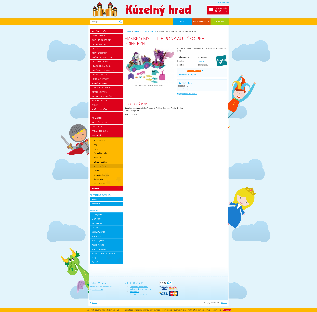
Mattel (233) (98, 240)
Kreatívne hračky (100, 83)
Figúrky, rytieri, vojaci (102, 57)
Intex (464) (97, 223)
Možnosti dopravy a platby (141, 289)
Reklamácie (134, 291)
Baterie (95, 188)
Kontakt (220, 21)
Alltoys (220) (98, 245)
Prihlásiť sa (224, 2)
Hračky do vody (100, 61)
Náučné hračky (99, 100)
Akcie (94, 199)
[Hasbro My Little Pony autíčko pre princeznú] (149, 66)
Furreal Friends (100, 153)
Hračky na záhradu (101, 66)
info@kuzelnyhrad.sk (102, 286)
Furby (96, 149)
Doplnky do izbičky (101, 40)
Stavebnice (97, 126)
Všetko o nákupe (201, 21)
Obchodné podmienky (139, 287)
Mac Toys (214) (99, 249)
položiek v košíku (221, 10)
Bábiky (95, 105)
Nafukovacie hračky (102, 96)
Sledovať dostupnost (188, 74)
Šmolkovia (98, 179)
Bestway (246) (98, 232)
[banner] (105, 9)
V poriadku (227, 310)
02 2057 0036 (97, 289)
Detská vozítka (99, 44)
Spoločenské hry (100, 122)
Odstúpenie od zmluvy (139, 294)
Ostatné (97, 170)
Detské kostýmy (99, 92)
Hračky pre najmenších (103, 70)
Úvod (182, 21)
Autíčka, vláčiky (99, 31)
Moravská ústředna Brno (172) (105, 255)
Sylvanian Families (101, 175)
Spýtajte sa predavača (188, 93)
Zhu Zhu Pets (99, 183)
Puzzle (95, 113)
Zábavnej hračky (100, 131)
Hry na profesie (99, 74)
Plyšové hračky (99, 109)
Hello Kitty (98, 157)
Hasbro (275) (98, 227)
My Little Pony (150, 31)
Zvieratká (137, 31)
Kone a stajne (99, 140)
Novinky (96, 203)
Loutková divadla (101, 87)
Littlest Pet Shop (100, 162)
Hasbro (201, 61)
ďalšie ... (96, 262)
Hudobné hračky (100, 79)
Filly (95, 144)
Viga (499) (96, 219)
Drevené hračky (99, 53)
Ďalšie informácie (213, 310)
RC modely (97, 118)
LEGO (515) (97, 214)
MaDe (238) (97, 236)
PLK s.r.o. (224, 303)
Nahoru (94, 303)
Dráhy (95, 48)
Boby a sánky (98, 35)
